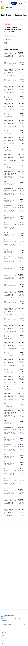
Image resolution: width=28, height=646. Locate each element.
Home (2, 635)
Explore (3, 638)
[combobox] (13, 624)
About (2, 640)
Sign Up (14, 3)
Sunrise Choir (9, 7)
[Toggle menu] (25, 3)
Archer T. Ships (10, 38)
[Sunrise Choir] (3, 7)
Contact (3, 643)
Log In (20, 3)
